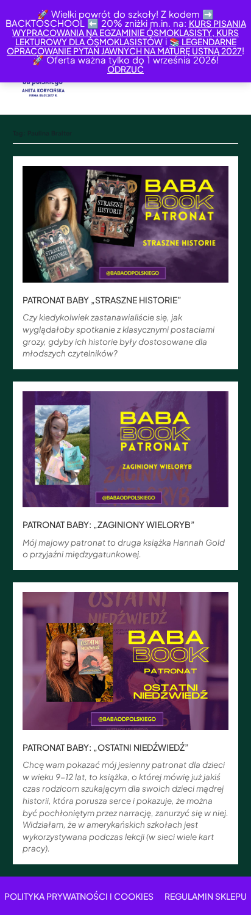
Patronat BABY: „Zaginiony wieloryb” (109, 524)
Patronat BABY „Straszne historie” (102, 299)
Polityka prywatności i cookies (79, 896)
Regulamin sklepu (205, 896)
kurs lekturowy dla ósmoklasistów (127, 37)
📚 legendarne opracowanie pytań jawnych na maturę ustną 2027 (124, 46)
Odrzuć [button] (125, 68)
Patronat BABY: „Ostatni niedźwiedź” (106, 747)
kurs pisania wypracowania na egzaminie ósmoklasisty (129, 28)
